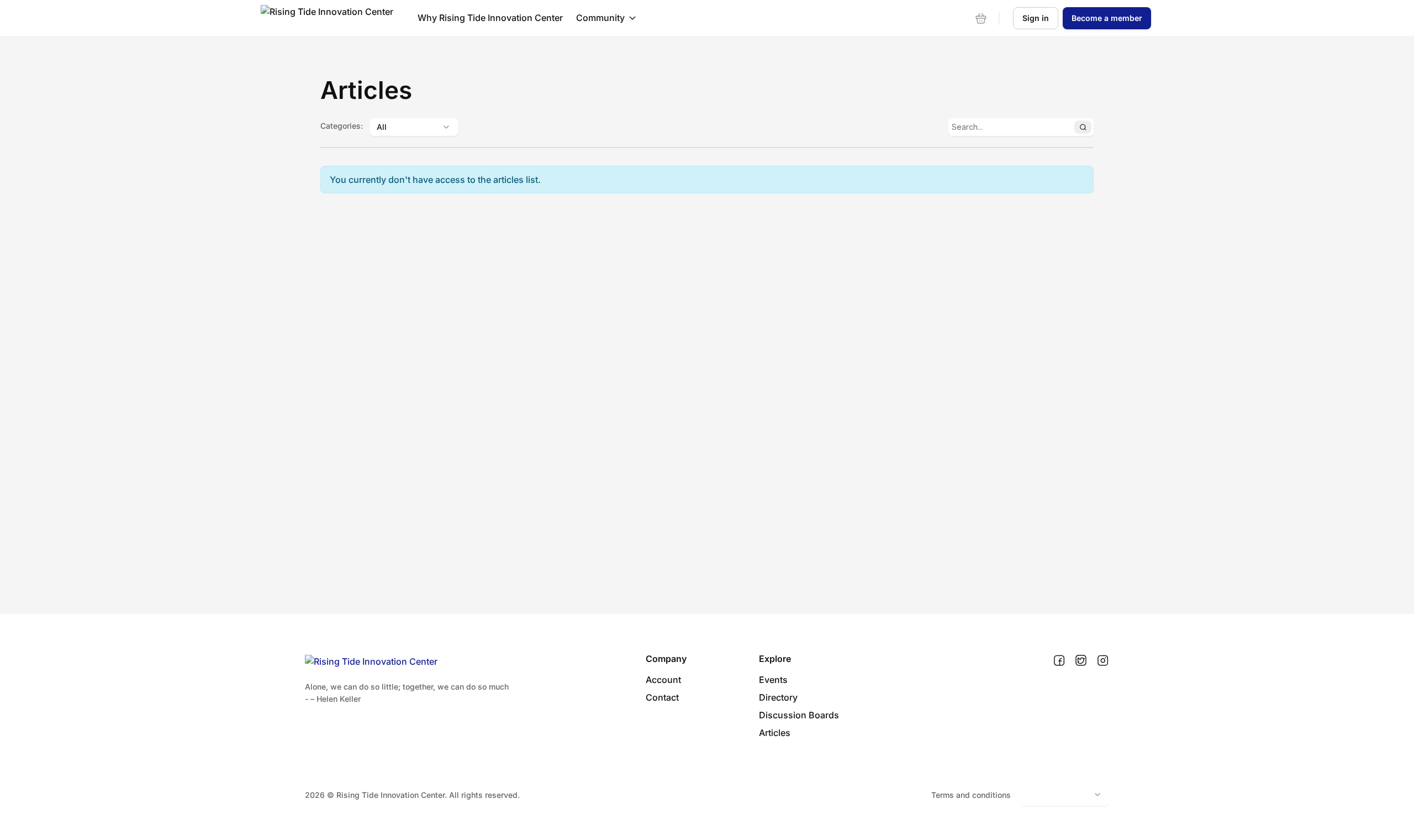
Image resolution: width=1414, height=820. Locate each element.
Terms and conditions (971, 795)
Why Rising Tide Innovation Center (490, 17)
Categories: (341, 125)
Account (663, 679)
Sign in (1035, 18)
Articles (774, 732)
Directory (778, 697)
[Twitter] (1081, 661)
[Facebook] (1059, 661)
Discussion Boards (799, 715)
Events (773, 679)
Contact (662, 697)
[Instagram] (1102, 661)
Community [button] (600, 17)
